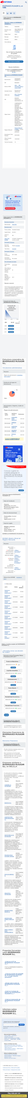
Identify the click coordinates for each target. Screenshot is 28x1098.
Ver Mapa (17, 31)
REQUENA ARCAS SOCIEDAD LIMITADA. (9, 855)
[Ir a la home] (6, 2)
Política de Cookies (6, 1069)
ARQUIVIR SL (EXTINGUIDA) (8, 894)
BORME (18, 1039)
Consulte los (12, 439)
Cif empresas (14, 1035)
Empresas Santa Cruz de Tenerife (10, 1054)
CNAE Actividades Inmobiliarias (10, 1048)
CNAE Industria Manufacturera (10, 1049)
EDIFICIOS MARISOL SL (9, 875)
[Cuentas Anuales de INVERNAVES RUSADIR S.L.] (14, 13)
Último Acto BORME (7, 239)
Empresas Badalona (8, 1055)
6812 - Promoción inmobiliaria (18, 95)
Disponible (14, 224)
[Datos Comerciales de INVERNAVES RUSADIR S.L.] (7, 13)
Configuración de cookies (15, 1069)
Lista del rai (6, 1039)
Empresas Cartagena (17, 1055)
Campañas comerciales (8, 1036)
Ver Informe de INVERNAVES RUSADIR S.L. (14, 1096)
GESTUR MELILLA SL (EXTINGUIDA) (9, 835)
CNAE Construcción (8, 1047)
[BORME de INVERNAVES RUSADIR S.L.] (11, 13)
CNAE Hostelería (20, 1048)
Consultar (18, 245)
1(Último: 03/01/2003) (17, 551)
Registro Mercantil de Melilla (18, 128)
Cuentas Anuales (7, 1040)
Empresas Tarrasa (7, 1056)
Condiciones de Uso (6, 1067)
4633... (16, 85)
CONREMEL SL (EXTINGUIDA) (8, 785)
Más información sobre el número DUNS (19, 87)
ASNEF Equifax (13, 1039)
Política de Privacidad (15, 1067)
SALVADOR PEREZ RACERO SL (9, 911)
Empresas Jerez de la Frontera (10, 1058)
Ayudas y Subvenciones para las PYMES (11, 1038)
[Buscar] (26, 2)
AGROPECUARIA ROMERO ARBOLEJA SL (9, 919)
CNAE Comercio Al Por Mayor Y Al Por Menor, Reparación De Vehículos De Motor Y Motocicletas (13, 1045)
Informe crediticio (7, 1035)
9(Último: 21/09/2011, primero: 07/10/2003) (17, 560)
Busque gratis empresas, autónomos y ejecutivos (11, 1027)
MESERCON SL (8, 803)
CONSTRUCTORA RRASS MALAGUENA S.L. (9, 818)
